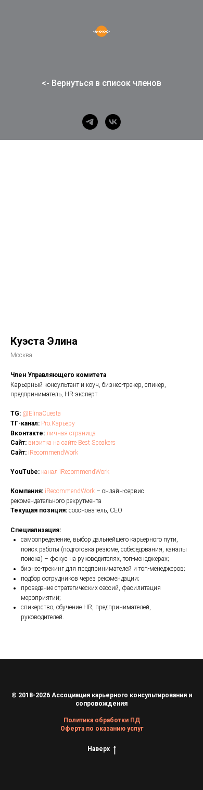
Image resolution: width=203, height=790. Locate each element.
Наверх (98, 749)
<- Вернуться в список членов (101, 83)
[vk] (113, 122)
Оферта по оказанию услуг (101, 728)
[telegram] (90, 122)
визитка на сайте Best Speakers (72, 442)
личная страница (71, 433)
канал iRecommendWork (75, 471)
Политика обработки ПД (102, 720)
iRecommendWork (53, 452)
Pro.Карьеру (58, 423)
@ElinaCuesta (41, 413)
